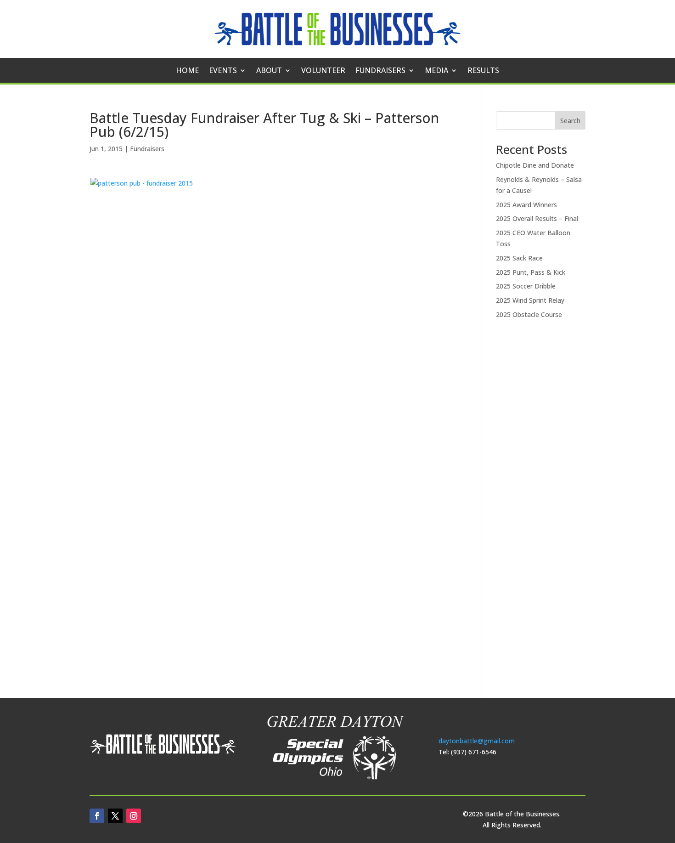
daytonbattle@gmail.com (477, 740)
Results (483, 71)
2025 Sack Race (519, 258)
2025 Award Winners (526, 204)
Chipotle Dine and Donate (535, 165)
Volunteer (323, 71)
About (269, 71)
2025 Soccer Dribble (526, 286)
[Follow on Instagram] (133, 816)
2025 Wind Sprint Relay (530, 300)
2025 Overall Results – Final (537, 218)
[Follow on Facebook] (97, 816)
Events (223, 71)
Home (187, 71)
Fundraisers (380, 71)
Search (570, 120)
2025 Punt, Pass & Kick (530, 272)
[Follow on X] (115, 816)
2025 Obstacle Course (529, 314)
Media (436, 71)
